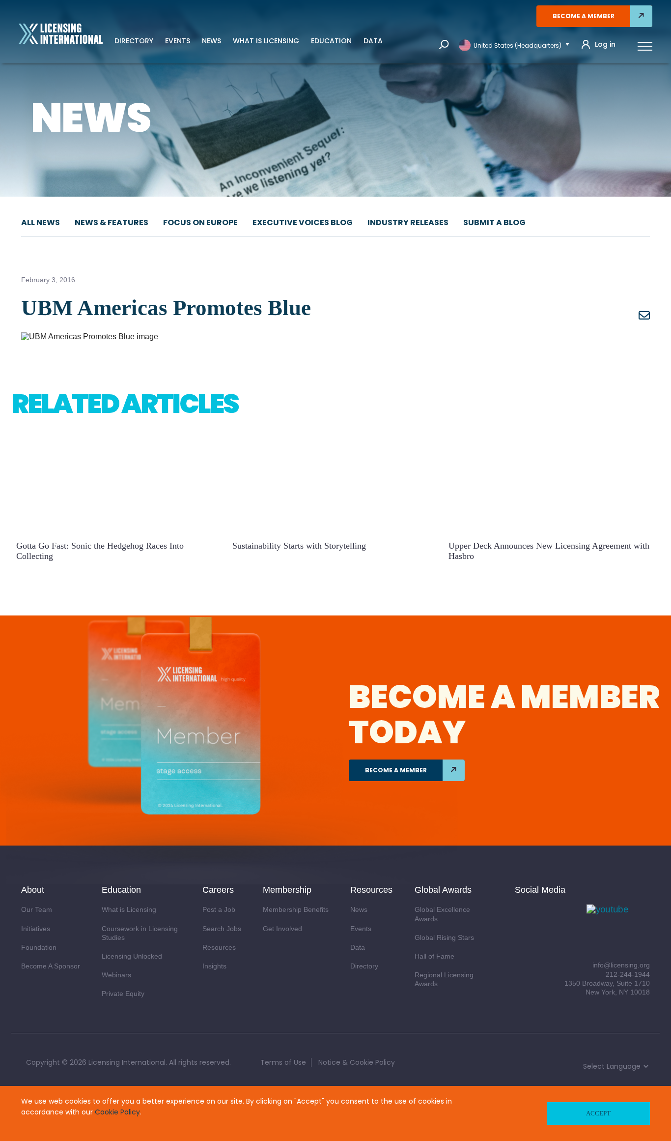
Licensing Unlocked (132, 956)
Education (331, 41)
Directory (133, 41)
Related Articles (124, 403)
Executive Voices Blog (302, 222)
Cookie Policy (117, 1112)
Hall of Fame (434, 956)
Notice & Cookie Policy (356, 1062)
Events (177, 41)
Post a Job (218, 909)
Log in (605, 44)
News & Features (111, 222)
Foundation (38, 947)
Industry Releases (407, 222)
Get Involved (282, 929)
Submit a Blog (494, 222)
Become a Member (584, 16)
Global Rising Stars (444, 937)
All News (40, 222)
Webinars (116, 975)
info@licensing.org (621, 965)
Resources (219, 947)
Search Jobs (221, 929)
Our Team (36, 909)
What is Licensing (266, 41)
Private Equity (123, 993)
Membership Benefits (296, 909)
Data (373, 41)
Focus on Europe (200, 222)
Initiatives (35, 929)
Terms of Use (283, 1062)
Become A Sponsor (50, 966)
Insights (214, 966)
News (211, 41)
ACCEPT (598, 1113)
